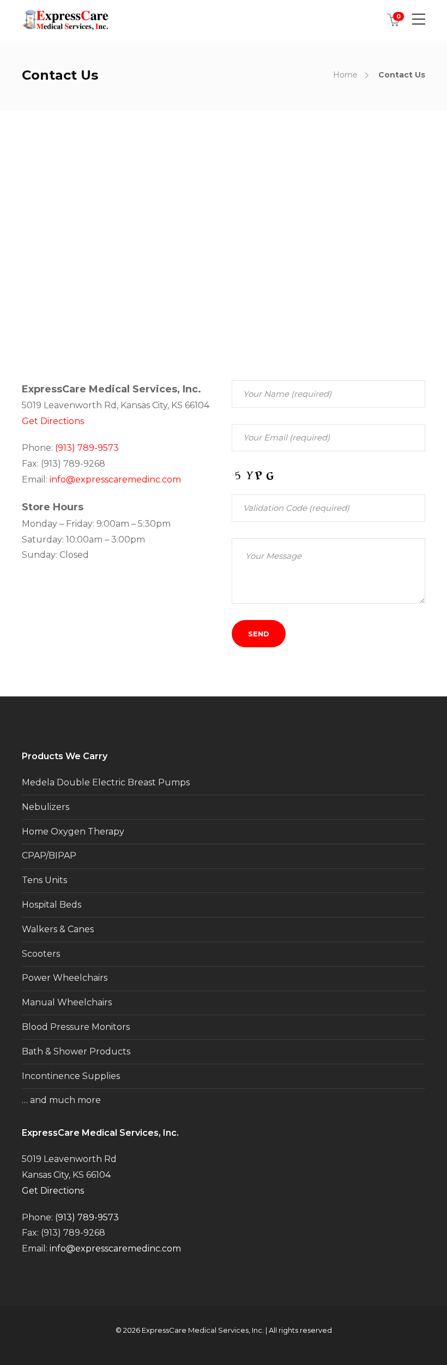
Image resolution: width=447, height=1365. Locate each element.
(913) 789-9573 (87, 448)
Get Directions (53, 421)
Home (345, 75)
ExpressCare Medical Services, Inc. (203, 1330)
